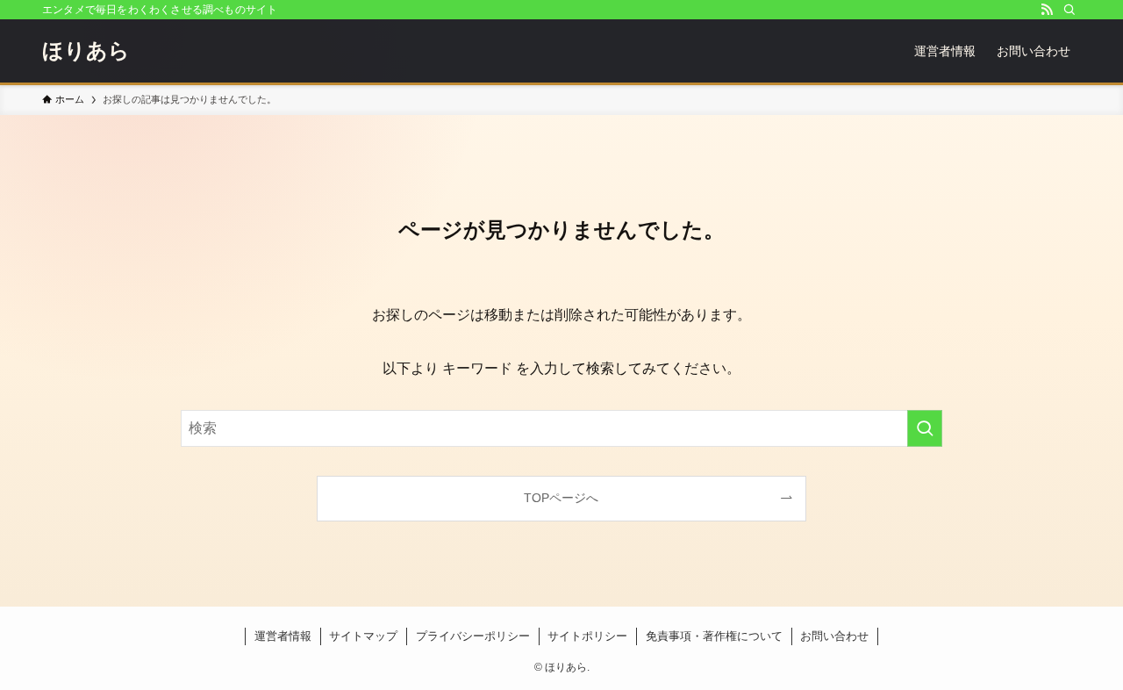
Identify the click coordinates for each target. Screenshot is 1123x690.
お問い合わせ (834, 636)
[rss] (1046, 9)
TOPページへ (561, 498)
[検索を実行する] (924, 428)
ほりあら (86, 50)
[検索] (1069, 9)
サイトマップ (363, 636)
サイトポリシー (587, 636)
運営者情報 (282, 636)
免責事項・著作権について (714, 636)
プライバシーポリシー (473, 636)
